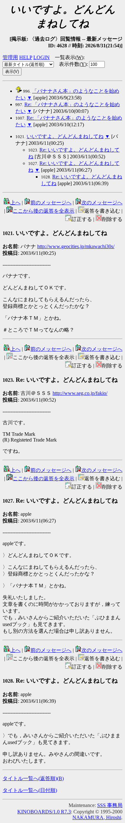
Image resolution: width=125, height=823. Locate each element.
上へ (15, 202)
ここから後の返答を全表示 (43, 211)
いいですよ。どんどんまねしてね (65, 136)
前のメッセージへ (50, 202)
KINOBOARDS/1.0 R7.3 (44, 811)
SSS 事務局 (109, 805)
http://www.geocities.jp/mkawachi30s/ (75, 246)
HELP (25, 57)
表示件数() (73, 64)
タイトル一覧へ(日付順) (30, 790)
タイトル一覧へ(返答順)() (33, 778)
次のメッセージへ (101, 202)
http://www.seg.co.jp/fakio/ (80, 393)
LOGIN (41, 57)
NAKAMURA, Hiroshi (96, 817)
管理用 (10, 57)
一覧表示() (69, 57)
